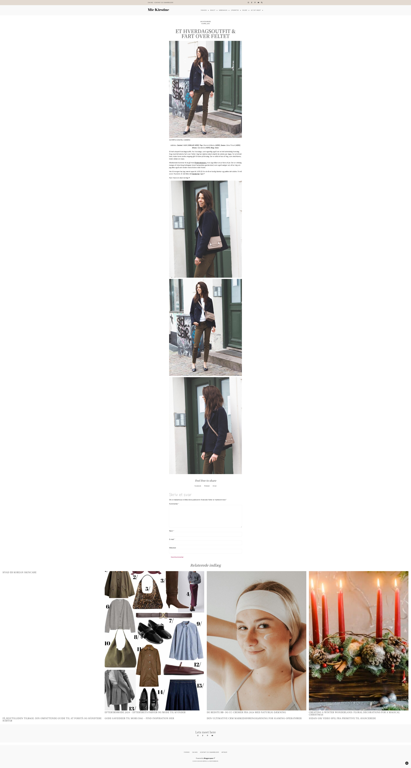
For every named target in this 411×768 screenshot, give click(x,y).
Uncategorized (205, 21)
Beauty (212, 10)
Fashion (204, 10)
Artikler (224, 752)
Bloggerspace (208, 758)
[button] (198, 486)
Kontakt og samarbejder (163, 2)
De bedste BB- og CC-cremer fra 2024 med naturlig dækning (246, 712)
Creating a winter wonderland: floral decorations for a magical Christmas (354, 713)
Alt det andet (256, 10)
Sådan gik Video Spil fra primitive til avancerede (342, 718)
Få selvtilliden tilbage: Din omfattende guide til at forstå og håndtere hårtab (52, 719)
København (223, 10)
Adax (217, 148)
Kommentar (174, 504)
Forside (187, 752)
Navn (171, 531)
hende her (196, 174)
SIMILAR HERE (193, 145)
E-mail (172, 539)
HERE (218, 145)
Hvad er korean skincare (19, 572)
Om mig (150, 2)
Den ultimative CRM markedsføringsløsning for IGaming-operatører (254, 718)
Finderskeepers (200, 163)
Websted (172, 548)
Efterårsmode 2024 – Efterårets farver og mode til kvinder (145, 712)
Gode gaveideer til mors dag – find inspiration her (139, 718)
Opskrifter (235, 10)
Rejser (244, 10)
